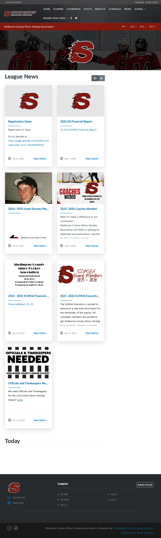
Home (46, 9)
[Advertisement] (132, 100)
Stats (88, 9)
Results (100, 9)
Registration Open (19, 121)
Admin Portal (145, 484)
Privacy (149, 532)
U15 (152, 26)
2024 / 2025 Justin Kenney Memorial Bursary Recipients (43, 209)
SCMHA (139, 9)
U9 (123, 26)
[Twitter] (76, 18)
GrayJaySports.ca (122, 528)
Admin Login (151, 2)
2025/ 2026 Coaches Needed (78, 209)
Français (140, 2)
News (127, 9)
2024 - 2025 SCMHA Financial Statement (34, 296)
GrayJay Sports (14, 2)
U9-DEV (64, 499)
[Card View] (95, 78)
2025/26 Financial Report (76, 121)
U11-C (63, 505)
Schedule (115, 9)
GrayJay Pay (128, 532)
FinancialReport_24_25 (20, 304)
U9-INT (64, 494)
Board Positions (54, 18)
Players (58, 9)
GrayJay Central (143, 528)
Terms (140, 532)
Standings (74, 9)
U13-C (114, 494)
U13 (142, 26)
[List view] (101, 78)
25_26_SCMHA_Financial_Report (78, 129)
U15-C (114, 499)
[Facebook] (71, 18)
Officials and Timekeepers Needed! (30, 383)
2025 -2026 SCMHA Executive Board (83, 296)
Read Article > (40, 158)
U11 (132, 26)
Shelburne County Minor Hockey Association (29, 26)
